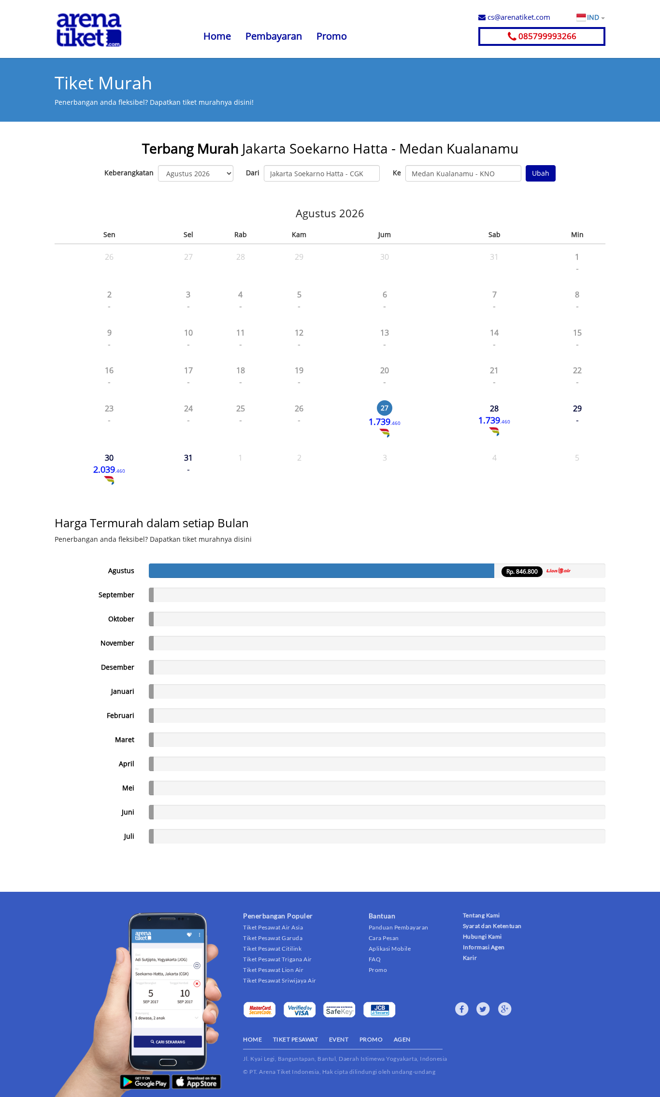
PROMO (371, 1039)
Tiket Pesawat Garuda (272, 938)
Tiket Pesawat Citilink (272, 948)
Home (217, 35)
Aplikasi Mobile (390, 948)
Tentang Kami (481, 915)
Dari (252, 172)
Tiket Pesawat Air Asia (273, 927)
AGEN (402, 1039)
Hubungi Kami (482, 936)
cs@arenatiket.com (518, 17)
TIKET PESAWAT (295, 1039)
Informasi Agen (484, 947)
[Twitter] (483, 1009)
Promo (331, 35)
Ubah (540, 173)
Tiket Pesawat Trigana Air (277, 959)
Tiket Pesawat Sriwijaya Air (279, 980)
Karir (470, 957)
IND (594, 17)
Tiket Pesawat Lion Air (273, 969)
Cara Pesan (384, 938)
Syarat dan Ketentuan (492, 925)
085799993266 (546, 36)
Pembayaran (273, 35)
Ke (397, 172)
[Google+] (505, 1009)
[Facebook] (462, 1009)
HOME (252, 1039)
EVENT (339, 1039)
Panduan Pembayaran (399, 927)
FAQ (375, 959)
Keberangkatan (129, 172)
